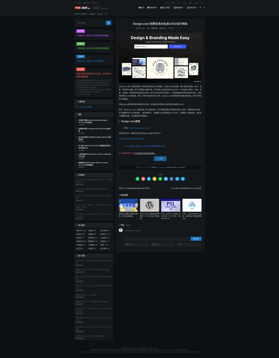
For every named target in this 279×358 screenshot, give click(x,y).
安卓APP (81, 230)
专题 (196, 3)
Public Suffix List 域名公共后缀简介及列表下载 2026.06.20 (170, 216)
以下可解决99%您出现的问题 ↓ (145, 153)
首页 (142, 8)
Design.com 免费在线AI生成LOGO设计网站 (160, 23)
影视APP (104, 234)
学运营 (92, 248)
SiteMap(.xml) (152, 348)
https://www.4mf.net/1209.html (131, 138)
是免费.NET (82, 7)
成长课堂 (166, 8)
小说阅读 (105, 238)
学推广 (104, 245)
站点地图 (143, 348)
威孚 (178, 3)
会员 (202, 3)
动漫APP (80, 234)
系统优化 (93, 238)
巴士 (167, 3)
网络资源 (152, 8)
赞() (178, 28)
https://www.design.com (139, 128)
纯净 (184, 3)
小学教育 (92, 245)
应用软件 (104, 241)
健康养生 (92, 241)
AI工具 (80, 248)
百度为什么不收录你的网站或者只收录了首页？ (135, 188)
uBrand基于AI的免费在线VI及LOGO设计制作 (186, 188)
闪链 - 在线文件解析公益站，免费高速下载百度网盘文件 (192, 216)
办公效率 (105, 230)
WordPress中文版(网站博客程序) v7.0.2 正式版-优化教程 (149, 216)
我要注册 (86, 3)
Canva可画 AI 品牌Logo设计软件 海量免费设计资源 (145, 146)
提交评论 (196, 239)
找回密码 (94, 3)
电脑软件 (179, 8)
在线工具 (100, 14)
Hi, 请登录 (77, 3)
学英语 (92, 230)
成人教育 (104, 248)
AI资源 (80, 238)
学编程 (92, 234)
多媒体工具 (81, 241)
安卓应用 (192, 8)
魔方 (173, 3)
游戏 (190, 3)
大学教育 (80, 245)
